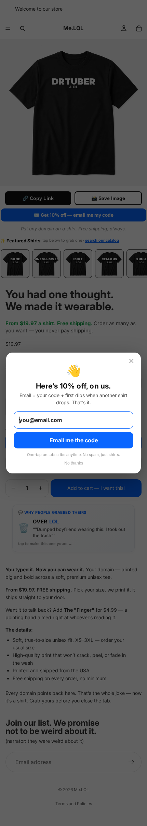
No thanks (73, 463)
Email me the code (74, 440)
